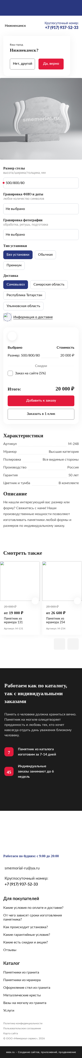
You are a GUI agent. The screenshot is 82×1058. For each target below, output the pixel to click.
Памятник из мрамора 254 (55, 620)
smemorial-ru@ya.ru (22, 868)
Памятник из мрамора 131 (13, 620)
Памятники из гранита (21, 972)
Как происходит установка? (25, 927)
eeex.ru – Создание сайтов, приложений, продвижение (41, 1052)
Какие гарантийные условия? (26, 934)
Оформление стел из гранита (26, 987)
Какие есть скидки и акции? (25, 942)
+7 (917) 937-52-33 (21, 884)
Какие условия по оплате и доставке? (33, 907)
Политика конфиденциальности (22, 1023)
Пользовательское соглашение (22, 1028)
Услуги (8, 1010)
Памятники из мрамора (22, 980)
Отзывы (9, 950)
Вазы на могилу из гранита (24, 1003)
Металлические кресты (22, 995)
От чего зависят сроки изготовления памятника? (32, 917)
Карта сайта (10, 1033)
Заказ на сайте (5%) (44, 373)
